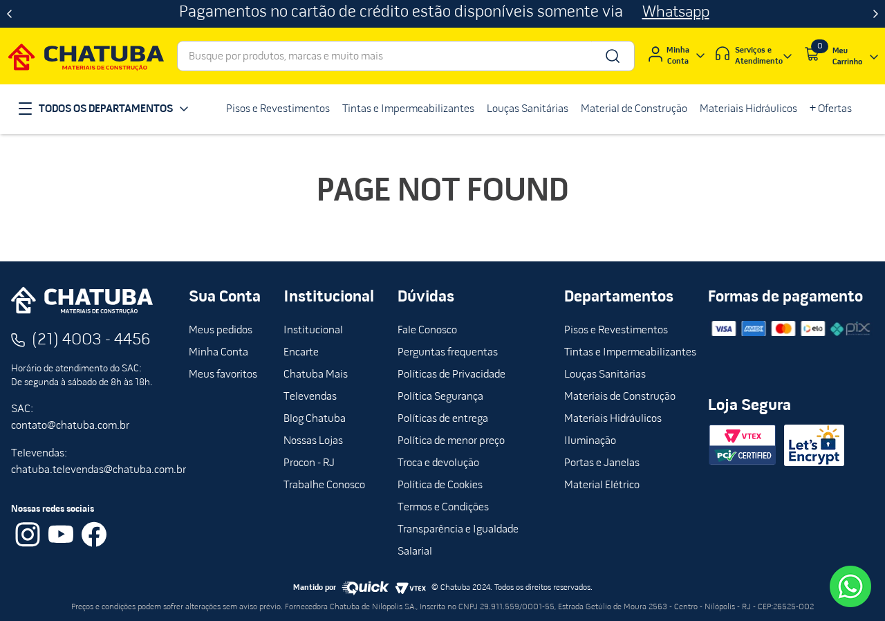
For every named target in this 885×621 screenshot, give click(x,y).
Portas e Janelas (602, 463)
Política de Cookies (440, 485)
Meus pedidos (220, 330)
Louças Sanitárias (605, 374)
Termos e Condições (443, 507)
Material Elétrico (602, 485)
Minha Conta (218, 352)
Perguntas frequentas (448, 352)
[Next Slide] (875, 14)
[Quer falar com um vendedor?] (850, 586)
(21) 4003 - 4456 (91, 340)
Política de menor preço (451, 441)
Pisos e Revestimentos (616, 330)
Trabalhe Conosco (324, 485)
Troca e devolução (438, 463)
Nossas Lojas (313, 441)
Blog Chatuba (314, 419)
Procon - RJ (309, 463)
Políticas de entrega (443, 419)
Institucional (313, 330)
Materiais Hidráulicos (613, 419)
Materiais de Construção (620, 396)
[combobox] (406, 56)
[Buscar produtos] (611, 56)
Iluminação (590, 441)
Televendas (310, 396)
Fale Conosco (427, 330)
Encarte (301, 352)
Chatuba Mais (315, 374)
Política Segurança (440, 396)
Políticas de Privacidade (451, 374)
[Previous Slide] (9, 14)
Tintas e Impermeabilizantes (630, 352)
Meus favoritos (223, 374)
